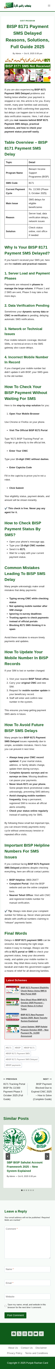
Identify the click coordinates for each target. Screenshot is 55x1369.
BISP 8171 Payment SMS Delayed (22, 1059)
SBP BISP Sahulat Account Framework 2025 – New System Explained (25, 1166)
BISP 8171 (29, 1048)
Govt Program (27, 21)
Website (10, 1296)
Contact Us (27, 1348)
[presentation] (27, 1141)
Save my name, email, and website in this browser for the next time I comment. (27, 1306)
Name (10, 1269)
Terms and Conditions (36, 1353)
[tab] (22, 1190)
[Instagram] (24, 1333)
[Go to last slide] (8, 1156)
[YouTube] (35, 1333)
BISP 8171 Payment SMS (18, 1053)
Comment (12, 1229)
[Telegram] (41, 1333)
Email (9, 1283)
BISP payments (13, 1065)
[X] (19, 1333)
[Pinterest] (30, 1333)
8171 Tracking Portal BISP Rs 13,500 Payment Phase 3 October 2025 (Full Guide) (14, 1089)
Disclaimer (41, 1348)
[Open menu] (49, 5)
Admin (18, 53)
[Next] (47, 1156)
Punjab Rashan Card (37, 1363)
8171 (8, 1048)
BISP (17, 1048)
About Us (13, 1348)
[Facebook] (13, 1333)
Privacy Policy (14, 1353)
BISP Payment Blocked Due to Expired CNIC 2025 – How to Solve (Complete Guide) (41, 1089)
